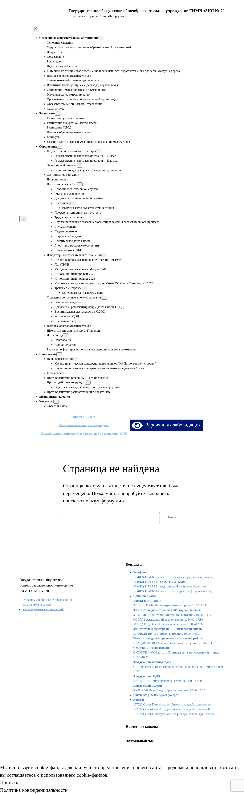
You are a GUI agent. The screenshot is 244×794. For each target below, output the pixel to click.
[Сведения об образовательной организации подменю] (101, 38)
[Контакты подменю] (56, 402)
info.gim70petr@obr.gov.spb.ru (161, 695)
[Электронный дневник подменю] (79, 166)
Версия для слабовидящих (172, 425)
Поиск (171, 517)
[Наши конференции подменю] (75, 359)
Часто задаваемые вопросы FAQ (43, 609)
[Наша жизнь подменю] (59, 354)
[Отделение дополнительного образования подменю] (104, 298)
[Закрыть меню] (35, 29)
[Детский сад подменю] (65, 335)
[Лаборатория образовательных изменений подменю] (104, 255)
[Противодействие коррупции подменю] (88, 383)
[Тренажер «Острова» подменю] (84, 288)
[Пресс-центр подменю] (73, 203)
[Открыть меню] (23, 219)
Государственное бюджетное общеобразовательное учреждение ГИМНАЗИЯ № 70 (46, 585)
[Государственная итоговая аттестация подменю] (98, 151)
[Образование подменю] (59, 147)
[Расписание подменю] (57, 114)
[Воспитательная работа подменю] (80, 184)
